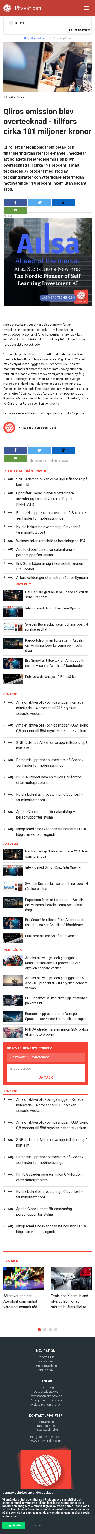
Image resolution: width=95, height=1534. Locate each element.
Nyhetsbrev (45, 1361)
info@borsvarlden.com (46, 1437)
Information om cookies (46, 1396)
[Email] (15, 210)
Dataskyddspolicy (46, 1391)
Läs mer (37, 1525)
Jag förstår (14, 1525)
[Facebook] (15, 202)
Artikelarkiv (45, 1370)
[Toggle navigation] (87, 8)
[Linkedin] (63, 202)
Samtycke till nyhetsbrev (29, 1057)
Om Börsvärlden (46, 1365)
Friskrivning (46, 1387)
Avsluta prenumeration (46, 1404)
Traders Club (46, 1357)
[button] (39, 1329)
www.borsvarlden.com (45, 1440)
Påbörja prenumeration (46, 1400)
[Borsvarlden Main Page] (22, 8)
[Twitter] (39, 202)
